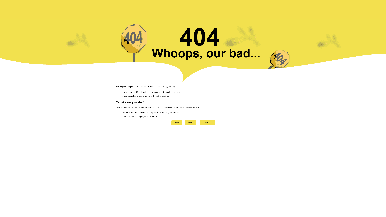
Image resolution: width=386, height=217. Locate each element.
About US (207, 123)
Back (176, 123)
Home (190, 123)
